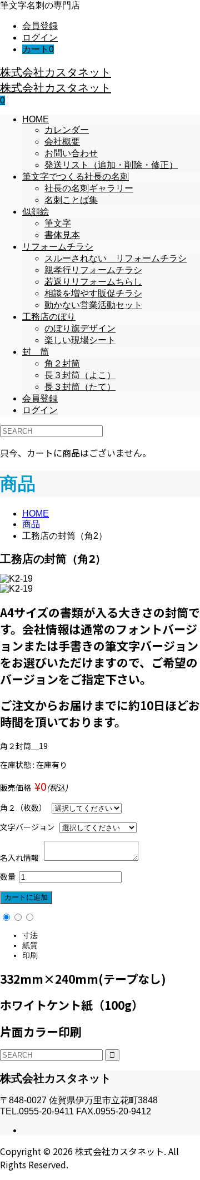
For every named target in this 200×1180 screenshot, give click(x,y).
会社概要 (62, 141)
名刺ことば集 (71, 200)
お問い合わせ (71, 153)
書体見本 (62, 235)
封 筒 (35, 351)
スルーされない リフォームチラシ (115, 258)
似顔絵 (35, 211)
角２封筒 (62, 363)
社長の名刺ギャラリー (88, 188)
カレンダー (66, 130)
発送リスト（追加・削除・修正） (111, 165)
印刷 (30, 955)
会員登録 (40, 26)
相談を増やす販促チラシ (93, 293)
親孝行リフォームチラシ (93, 270)
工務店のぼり (49, 316)
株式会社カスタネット (55, 72)
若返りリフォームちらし (93, 281)
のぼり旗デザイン (80, 328)
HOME (35, 119)
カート (38, 49)
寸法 (30, 935)
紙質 (30, 945)
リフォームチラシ (57, 246)
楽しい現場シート (80, 340)
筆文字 (57, 223)
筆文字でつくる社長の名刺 (75, 176)
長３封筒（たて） (80, 386)
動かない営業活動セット (93, 305)
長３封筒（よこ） (80, 375)
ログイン (40, 37)
